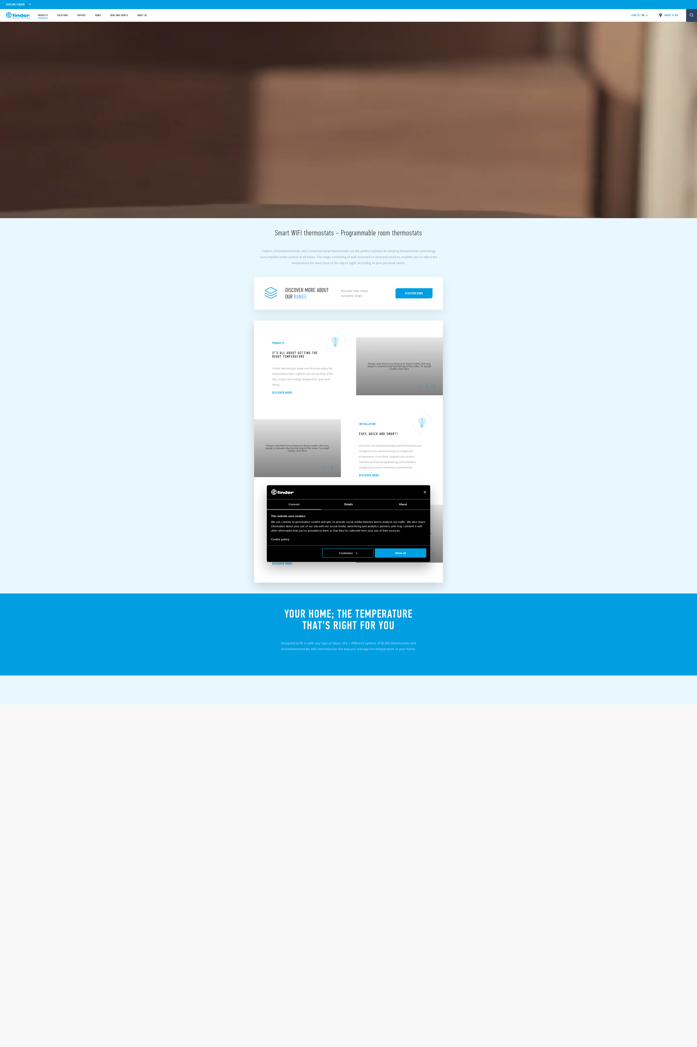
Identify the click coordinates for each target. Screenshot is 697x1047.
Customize (346, 552)
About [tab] (403, 504)
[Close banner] (425, 492)
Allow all (400, 552)
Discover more (282, 393)
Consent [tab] (294, 504)
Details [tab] (348, 504)
